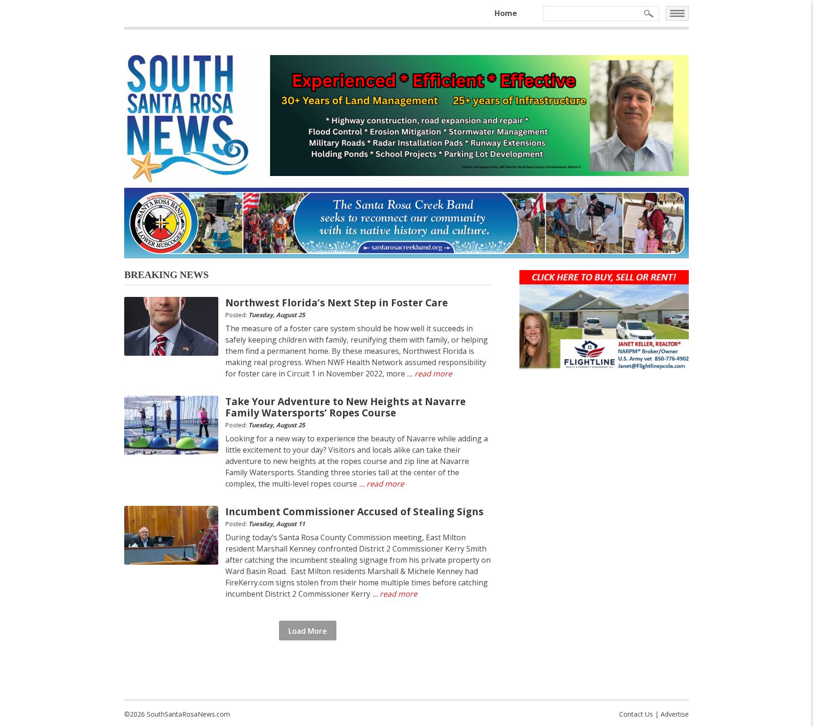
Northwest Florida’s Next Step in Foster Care (336, 302)
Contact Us (636, 714)
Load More (307, 631)
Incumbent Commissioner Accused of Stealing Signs (354, 511)
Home (505, 13)
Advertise (675, 714)
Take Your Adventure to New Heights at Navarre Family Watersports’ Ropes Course (345, 407)
